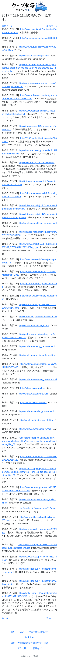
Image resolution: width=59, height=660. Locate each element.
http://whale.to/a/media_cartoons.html (37, 355)
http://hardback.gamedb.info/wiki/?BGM (38, 316)
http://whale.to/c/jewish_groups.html (36, 411)
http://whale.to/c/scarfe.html (33, 402)
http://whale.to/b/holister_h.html (34, 325)
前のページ (7, 26)
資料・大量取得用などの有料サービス (29, 643)
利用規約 (29, 637)
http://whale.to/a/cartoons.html (33, 394)
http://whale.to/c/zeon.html (32, 388)
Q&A (22, 632)
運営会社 (21, 648)
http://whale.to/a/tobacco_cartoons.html (38, 379)
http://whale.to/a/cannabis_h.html (35, 429)
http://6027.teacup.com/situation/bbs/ (36, 162)
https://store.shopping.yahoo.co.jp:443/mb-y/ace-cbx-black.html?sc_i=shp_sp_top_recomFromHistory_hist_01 (29, 441)
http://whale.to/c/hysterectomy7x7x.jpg (37, 508)
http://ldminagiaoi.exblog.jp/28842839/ (38, 38)
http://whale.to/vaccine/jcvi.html (34, 56)
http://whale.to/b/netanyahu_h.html (36, 420)
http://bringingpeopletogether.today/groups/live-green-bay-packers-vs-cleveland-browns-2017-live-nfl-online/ (29, 67)
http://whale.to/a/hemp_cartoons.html (37, 346)
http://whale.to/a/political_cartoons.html (38, 223)
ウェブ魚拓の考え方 (38, 632)
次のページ (51, 26)
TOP (13, 632)
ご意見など (36, 648)
